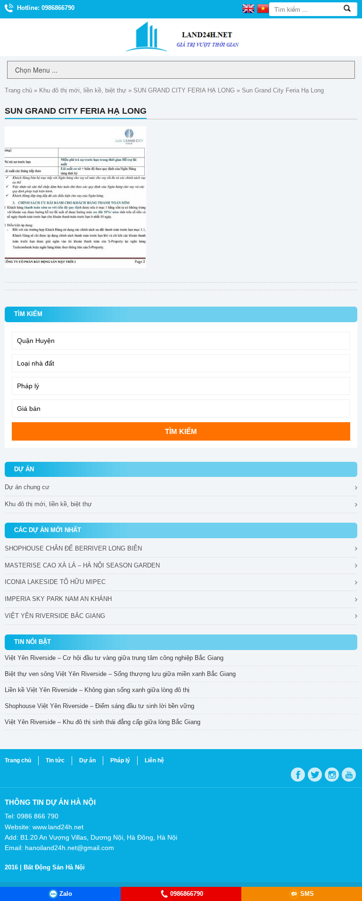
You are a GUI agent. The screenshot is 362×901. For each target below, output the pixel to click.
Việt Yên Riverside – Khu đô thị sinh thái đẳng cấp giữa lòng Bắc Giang (102, 722)
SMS (307, 893)
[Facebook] (298, 775)
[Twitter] (315, 775)
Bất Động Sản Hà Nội (54, 867)
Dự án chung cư (27, 487)
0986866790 (186, 893)
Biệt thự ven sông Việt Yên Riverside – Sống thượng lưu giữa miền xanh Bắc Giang (120, 673)
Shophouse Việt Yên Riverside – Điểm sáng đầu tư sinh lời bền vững (99, 705)
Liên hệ (154, 760)
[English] (248, 8)
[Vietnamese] (263, 8)
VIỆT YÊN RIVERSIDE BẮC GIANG (55, 615)
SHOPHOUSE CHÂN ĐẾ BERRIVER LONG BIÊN (73, 548)
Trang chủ (18, 90)
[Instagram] (332, 775)
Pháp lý (120, 760)
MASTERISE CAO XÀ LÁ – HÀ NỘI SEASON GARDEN (82, 565)
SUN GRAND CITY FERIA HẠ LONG (184, 90)
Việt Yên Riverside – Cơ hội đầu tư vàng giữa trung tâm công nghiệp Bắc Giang (114, 657)
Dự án (87, 760)
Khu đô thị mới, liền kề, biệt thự (82, 90)
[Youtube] (349, 775)
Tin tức (55, 760)
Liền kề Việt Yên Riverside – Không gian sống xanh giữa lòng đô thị (97, 689)
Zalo (65, 893)
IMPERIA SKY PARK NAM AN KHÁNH (58, 598)
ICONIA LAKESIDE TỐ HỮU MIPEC (55, 581)
